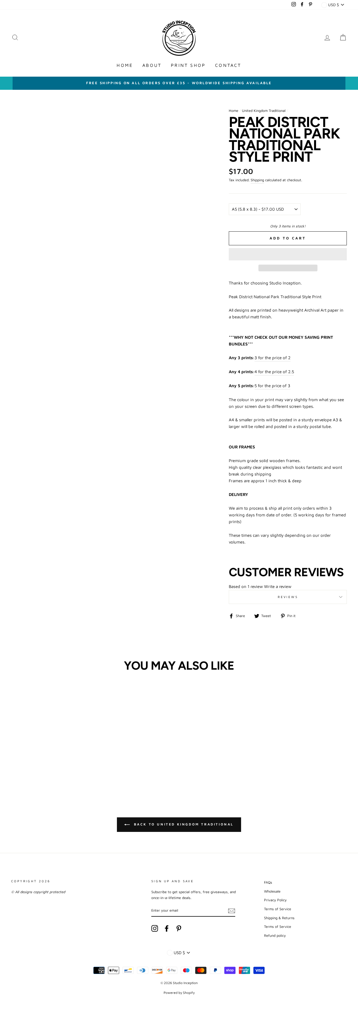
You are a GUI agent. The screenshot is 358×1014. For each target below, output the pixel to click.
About (151, 65)
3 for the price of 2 (273, 357)
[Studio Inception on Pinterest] (178, 928)
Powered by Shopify (179, 993)
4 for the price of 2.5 (274, 371)
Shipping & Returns (279, 918)
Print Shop (188, 65)
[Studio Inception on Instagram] (154, 928)
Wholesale (272, 891)
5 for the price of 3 (272, 385)
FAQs (268, 882)
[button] (288, 254)
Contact (228, 65)
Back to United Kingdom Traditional (183, 824)
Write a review (277, 586)
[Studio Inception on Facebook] (166, 928)
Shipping (257, 180)
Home (125, 65)
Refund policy (275, 935)
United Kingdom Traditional (264, 111)
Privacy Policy (275, 900)
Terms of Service (277, 909)
